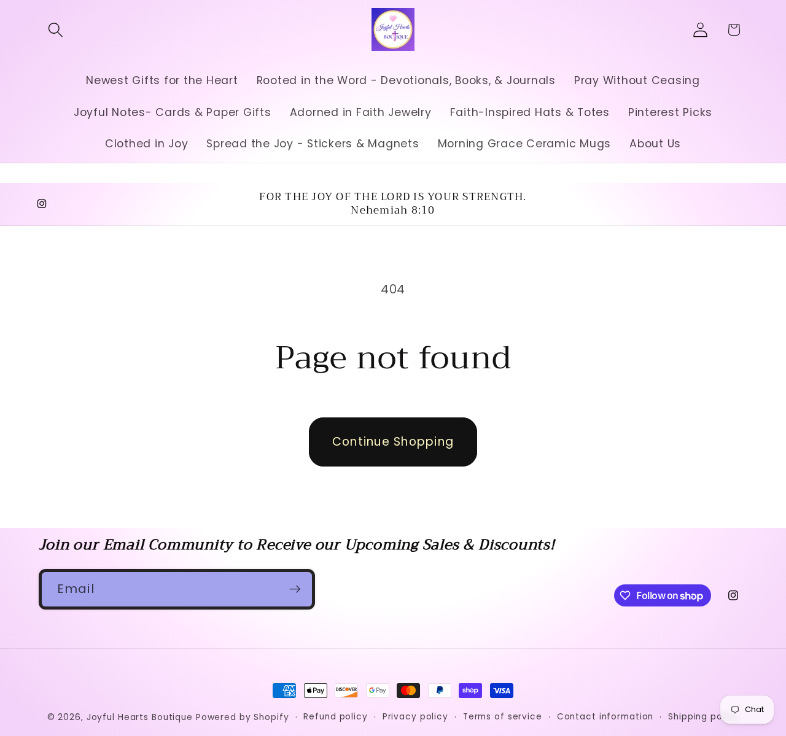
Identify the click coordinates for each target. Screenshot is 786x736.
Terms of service (502, 716)
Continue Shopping (393, 441)
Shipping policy (703, 716)
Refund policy (335, 716)
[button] (55, 30)
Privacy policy (415, 716)
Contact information (605, 716)
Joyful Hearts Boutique (140, 717)
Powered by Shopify (242, 717)
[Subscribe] (295, 589)
